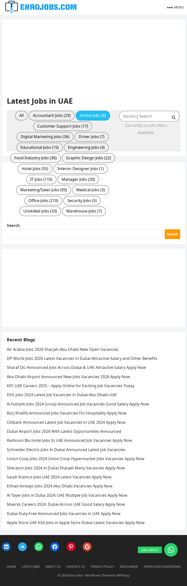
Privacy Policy (102, 566)
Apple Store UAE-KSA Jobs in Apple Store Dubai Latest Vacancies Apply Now (76, 522)
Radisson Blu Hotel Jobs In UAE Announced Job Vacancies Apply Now (69, 440)
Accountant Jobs (52, 115)
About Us (53, 566)
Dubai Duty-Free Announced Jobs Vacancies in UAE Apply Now (64, 513)
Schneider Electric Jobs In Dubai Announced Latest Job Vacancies (66, 449)
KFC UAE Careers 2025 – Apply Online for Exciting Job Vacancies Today (70, 385)
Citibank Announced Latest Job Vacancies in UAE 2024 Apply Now (66, 422)
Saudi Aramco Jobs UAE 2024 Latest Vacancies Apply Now (59, 477)
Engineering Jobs (86, 147)
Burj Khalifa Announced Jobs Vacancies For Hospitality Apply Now (67, 413)
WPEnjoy (123, 575)
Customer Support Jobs (62, 126)
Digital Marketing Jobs (45, 136)
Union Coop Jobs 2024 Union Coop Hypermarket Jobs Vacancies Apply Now (75, 458)
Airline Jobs (93, 115)
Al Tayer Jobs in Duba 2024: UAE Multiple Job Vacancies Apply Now (67, 495)
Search (13, 225)
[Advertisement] (93, 60)
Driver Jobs (91, 136)
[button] (171, 550)
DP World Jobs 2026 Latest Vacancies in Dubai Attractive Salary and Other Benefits (82, 358)
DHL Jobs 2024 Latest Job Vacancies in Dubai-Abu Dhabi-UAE (62, 394)
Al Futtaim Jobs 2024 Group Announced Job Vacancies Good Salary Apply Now (78, 404)
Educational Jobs (39, 147)
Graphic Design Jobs (88, 158)
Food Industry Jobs (35, 158)
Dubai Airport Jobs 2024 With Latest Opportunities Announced (64, 431)
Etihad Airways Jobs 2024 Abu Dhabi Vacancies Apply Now (59, 486)
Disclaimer (129, 566)
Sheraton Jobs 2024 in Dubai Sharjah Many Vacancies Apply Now (66, 468)
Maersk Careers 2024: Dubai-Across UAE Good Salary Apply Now (66, 504)
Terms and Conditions (162, 566)
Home (11, 566)
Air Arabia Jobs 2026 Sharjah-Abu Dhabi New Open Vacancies (63, 349)
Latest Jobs (31, 566)
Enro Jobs (76, 575)
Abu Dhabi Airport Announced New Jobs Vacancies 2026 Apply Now (68, 376)
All (21, 115)
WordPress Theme (98, 575)
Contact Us (75, 566)
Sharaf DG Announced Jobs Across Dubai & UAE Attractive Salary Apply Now (76, 367)
